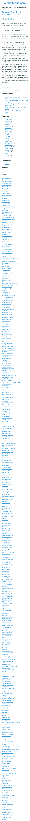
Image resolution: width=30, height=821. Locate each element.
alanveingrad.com (6, 538)
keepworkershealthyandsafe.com (9, 224)
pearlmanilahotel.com (7, 239)
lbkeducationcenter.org (7, 392)
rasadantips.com (5, 200)
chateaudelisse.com (6, 256)
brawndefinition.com (6, 460)
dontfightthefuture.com (7, 302)
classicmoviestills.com (7, 428)
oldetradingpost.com (6, 275)
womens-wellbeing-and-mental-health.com (11, 382)
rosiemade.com (5, 341)
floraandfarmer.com (6, 290)
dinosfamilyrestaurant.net (7, 282)
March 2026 (7, 124)
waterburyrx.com (6, 589)
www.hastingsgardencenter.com (9, 725)
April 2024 (7, 157)
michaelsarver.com (6, 363)
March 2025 (7, 138)
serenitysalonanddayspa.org (8, 191)
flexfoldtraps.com (6, 668)
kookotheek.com (5, 251)
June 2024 (7, 153)
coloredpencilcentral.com (7, 305)
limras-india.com (5, 180)
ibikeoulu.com (5, 501)
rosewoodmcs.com (6, 717)
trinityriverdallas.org (6, 394)
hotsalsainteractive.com (7, 190)
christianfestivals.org (6, 533)
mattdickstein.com (6, 640)
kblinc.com (4, 336)
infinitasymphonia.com (7, 477)
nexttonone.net (5, 647)
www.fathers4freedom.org (8, 657)
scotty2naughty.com (6, 492)
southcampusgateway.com (8, 254)
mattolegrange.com (6, 530)
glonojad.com (5, 487)
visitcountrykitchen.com (7, 535)
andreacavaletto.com (6, 404)
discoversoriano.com (6, 431)
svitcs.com (4, 606)
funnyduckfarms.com (6, 782)
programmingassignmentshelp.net (9, 207)
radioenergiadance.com (7, 249)
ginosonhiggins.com (6, 540)
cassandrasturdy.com (6, 424)
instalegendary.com (6, 222)
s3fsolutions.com (5, 292)
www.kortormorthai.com (7, 671)
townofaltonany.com (6, 549)
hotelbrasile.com (5, 263)
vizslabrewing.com (6, 329)
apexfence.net (5, 819)
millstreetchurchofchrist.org (8, 771)
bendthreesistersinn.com (7, 559)
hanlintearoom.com (6, 780)
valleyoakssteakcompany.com (8, 596)
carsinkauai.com (5, 770)
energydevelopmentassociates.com (9, 288)
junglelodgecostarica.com (7, 532)
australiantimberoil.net (7, 280)
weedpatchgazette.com (7, 334)
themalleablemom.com (7, 509)
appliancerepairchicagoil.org (8, 219)
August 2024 (8, 150)
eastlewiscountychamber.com (8, 448)
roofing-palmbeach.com (7, 300)
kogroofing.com (5, 246)
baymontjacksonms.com (7, 547)
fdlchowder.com (5, 686)
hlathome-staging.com (7, 367)
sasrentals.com (5, 360)
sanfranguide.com (6, 436)
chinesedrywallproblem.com (8, 557)
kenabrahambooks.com (7, 469)
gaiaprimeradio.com (6, 523)
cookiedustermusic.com (7, 564)
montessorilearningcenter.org (8, 759)
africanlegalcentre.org (7, 479)
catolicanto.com (5, 390)
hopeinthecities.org (6, 419)
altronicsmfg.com (6, 203)
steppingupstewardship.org (8, 702)
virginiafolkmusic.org (6, 384)
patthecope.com (5, 605)
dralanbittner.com (6, 331)
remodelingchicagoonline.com (8, 697)
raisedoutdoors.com (6, 311)
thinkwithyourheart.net (7, 312)
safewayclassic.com (6, 215)
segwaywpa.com (5, 622)
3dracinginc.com (5, 440)
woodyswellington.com (7, 737)
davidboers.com (5, 637)
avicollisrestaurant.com (7, 584)
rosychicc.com (5, 414)
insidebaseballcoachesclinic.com (9, 768)
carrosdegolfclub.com (7, 287)
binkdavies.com (5, 465)
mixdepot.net (5, 715)
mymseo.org (5, 800)
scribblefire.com (5, 399)
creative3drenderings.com (7, 632)
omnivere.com (5, 198)
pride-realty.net (5, 775)
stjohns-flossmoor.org (7, 561)
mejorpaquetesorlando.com (8, 348)
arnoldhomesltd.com (6, 304)
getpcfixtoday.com (6, 232)
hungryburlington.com (7, 513)
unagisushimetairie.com (7, 229)
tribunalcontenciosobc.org (7, 450)
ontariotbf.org (5, 220)
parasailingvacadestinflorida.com (9, 773)
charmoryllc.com (5, 438)
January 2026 (8, 128)
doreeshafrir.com (5, 494)
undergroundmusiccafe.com (8, 816)
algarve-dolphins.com (7, 537)
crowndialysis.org (6, 373)
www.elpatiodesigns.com (7, 741)
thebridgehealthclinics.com (8, 625)
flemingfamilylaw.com (7, 790)
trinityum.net (5, 731)
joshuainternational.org (7, 651)
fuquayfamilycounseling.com (8, 795)
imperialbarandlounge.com (8, 309)
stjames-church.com (6, 491)
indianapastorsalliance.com (8, 595)
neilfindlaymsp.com (6, 583)
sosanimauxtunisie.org (7, 244)
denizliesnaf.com (5, 601)
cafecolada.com (5, 430)
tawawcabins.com (6, 321)
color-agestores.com (6, 409)
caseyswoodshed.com (7, 598)
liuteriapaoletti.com (6, 554)
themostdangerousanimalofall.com (9, 443)
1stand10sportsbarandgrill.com (9, 350)
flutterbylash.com (6, 778)
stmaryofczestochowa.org (7, 504)
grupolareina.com (6, 270)
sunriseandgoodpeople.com (8, 555)
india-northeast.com (6, 299)
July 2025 (7, 133)
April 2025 (7, 136)
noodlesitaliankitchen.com (8, 225)
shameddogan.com (6, 629)
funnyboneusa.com (6, 562)
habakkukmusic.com (6, 646)
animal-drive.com (6, 613)
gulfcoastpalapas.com (7, 623)
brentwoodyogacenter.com (8, 698)
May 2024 (7, 155)
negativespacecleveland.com (8, 552)
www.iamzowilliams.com (7, 724)
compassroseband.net (6, 610)
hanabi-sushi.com (6, 708)
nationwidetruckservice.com (8, 572)
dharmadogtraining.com (7, 804)
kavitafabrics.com (6, 567)
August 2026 (8, 119)
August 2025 (8, 131)
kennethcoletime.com (6, 511)
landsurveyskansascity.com (8, 676)
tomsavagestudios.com (7, 380)
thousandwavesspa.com (7, 579)
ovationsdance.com (6, 385)
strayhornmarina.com (6, 457)
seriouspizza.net (5, 608)
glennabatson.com (6, 455)
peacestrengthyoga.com (7, 664)
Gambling (7, 164)
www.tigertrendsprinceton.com (9, 656)
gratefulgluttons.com (6, 421)
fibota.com (4, 744)
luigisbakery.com (6, 707)
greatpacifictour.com (6, 576)
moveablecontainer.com (7, 268)
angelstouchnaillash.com (7, 353)
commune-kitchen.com (7, 470)
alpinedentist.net (5, 248)
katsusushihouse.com (6, 481)
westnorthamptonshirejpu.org (8, 261)
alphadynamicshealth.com (7, 776)
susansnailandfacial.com (7, 652)
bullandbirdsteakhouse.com (8, 690)
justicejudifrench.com (7, 506)
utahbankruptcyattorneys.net (8, 314)
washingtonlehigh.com (7, 705)
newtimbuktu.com (6, 202)
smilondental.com (6, 356)
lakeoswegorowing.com (7, 793)
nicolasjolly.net (5, 475)
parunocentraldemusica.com (8, 748)
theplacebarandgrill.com (7, 588)
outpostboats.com (6, 416)
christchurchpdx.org (6, 467)
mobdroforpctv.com (6, 423)
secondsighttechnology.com (8, 362)
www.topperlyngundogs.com (8, 659)
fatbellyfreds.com (6, 739)
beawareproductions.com (7, 498)
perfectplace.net (5, 396)
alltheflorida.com (15, 3)
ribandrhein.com (5, 387)
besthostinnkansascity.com (8, 812)
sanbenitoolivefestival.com (8, 426)
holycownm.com (5, 571)
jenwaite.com (5, 783)
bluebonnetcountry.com (7, 236)
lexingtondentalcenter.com (8, 370)
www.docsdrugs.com (6, 683)
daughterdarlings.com (7, 186)
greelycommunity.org (6, 482)
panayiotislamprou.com (7, 253)
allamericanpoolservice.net (8, 377)
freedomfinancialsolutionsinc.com (9, 666)
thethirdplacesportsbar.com (8, 734)
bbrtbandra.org (5, 234)
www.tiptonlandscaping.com (8, 700)
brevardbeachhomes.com (7, 293)
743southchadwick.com (7, 297)
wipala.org (4, 411)
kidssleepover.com (6, 208)
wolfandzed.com (5, 710)
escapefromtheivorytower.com (8, 295)
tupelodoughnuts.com (7, 343)
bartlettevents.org (6, 266)
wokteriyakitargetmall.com (8, 368)
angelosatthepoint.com (7, 593)
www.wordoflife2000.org (7, 317)
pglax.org (4, 550)
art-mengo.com (5, 521)
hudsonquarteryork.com (7, 742)
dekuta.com (4, 712)
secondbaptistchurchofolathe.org (9, 799)
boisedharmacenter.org (7, 407)
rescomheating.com (6, 809)
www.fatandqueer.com (7, 673)
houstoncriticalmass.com (7, 441)
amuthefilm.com (5, 472)
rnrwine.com (5, 792)
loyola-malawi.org (6, 413)
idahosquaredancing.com (7, 319)
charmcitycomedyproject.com (8, 496)
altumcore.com (5, 612)
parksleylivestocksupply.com (8, 406)
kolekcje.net (4, 389)
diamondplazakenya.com (7, 753)
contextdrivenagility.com (7, 499)
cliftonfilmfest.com (6, 307)
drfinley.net (4, 788)
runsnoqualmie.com (6, 681)
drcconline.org (5, 586)
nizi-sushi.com (5, 520)
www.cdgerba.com (6, 746)
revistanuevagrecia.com (7, 489)
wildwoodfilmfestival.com (7, 259)
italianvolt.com (5, 326)
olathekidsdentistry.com (7, 345)
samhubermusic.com (6, 817)
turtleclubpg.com (5, 574)
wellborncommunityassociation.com (10, 258)
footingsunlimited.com (7, 680)
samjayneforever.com (6, 763)
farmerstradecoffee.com (7, 634)
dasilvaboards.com (6, 453)
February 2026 (8, 126)
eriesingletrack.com (6, 338)
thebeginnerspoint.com (7, 433)
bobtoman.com (5, 242)
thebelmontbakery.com (7, 214)
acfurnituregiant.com (6, 195)
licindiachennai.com (6, 185)
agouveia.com (5, 797)
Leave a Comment (6, 87)
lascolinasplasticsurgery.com (8, 691)
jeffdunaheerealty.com (7, 663)
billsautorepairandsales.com (8, 756)
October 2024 (8, 146)
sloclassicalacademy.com (7, 452)
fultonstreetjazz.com (6, 265)
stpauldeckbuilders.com (7, 678)
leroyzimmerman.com (7, 787)
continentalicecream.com (7, 462)
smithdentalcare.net (6, 814)
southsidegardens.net (6, 729)
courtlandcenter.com (6, 581)
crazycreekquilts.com (6, 464)
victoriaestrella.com (6, 578)
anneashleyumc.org (6, 674)
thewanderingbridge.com (7, 508)
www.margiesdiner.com (7, 685)
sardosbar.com (5, 324)
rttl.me (3, 807)
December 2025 (8, 129)
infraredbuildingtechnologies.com (9, 283)
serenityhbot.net (5, 649)
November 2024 (8, 145)
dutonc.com (4, 526)
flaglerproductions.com (7, 458)
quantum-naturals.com (7, 758)
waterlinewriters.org (6, 627)
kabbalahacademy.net (7, 355)
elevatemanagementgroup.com (8, 785)
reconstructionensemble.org (8, 566)
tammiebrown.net (6, 525)
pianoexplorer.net (6, 727)
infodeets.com (5, 188)
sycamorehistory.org (6, 719)
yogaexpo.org (5, 401)
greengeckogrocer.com (7, 365)
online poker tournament (9, 19)
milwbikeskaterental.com (7, 545)
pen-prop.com (5, 654)
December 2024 (8, 143)
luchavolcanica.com (6, 569)
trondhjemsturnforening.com (8, 751)
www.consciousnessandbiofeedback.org (11, 722)
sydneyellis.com (5, 372)
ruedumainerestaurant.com (8, 484)
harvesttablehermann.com (7, 285)
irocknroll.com (5, 316)
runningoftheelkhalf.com (7, 661)
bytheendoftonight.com (7, 418)
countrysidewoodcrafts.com (8, 217)
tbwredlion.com (5, 754)
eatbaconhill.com (6, 205)
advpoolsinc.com (6, 591)
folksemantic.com (6, 322)
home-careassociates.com (7, 402)
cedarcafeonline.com (6, 193)
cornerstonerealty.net (6, 720)
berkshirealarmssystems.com (8, 328)
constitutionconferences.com (8, 603)
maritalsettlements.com (7, 543)
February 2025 (8, 140)
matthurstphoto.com (6, 765)
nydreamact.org (5, 227)
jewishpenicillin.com (6, 379)
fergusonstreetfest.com (7, 761)
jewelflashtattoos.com (7, 231)
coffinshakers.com (6, 503)
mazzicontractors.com (7, 732)
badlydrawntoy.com (6, 642)
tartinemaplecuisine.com (7, 516)
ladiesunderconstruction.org (8, 276)
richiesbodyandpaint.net (7, 183)
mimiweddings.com (6, 811)
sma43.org (4, 695)
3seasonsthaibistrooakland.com (9, 397)
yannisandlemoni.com (7, 333)
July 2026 (7, 121)
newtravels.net (5, 210)
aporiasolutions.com (6, 620)
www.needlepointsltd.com (8, 688)
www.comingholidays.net (7, 435)
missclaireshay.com (6, 178)
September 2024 (8, 148)
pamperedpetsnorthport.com (8, 339)
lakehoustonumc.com (6, 644)
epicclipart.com (5, 237)
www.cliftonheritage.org (7, 693)
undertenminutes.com (7, 197)
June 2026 (7, 123)
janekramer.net (5, 518)
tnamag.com (4, 615)
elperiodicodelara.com (7, 181)
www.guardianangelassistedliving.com (10, 749)
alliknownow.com (6, 447)
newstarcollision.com (6, 358)
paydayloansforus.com (7, 212)
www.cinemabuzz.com (7, 714)
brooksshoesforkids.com (7, 617)
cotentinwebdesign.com (7, 273)
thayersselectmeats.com (7, 618)
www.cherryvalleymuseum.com (9, 271)
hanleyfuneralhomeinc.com (8, 346)
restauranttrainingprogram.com (9, 375)
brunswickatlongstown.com (8, 515)
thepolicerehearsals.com (7, 445)
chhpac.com (4, 802)
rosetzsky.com (5, 486)
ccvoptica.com (5, 703)
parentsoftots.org (5, 630)
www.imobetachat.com (7, 639)
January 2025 (8, 141)
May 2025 (7, 134)
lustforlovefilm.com (6, 474)
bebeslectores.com (6, 278)
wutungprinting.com (6, 542)
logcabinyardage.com (7, 635)
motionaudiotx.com (6, 805)
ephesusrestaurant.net (6, 736)
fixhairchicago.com (6, 600)
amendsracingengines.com (8, 669)
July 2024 (7, 151)
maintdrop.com (5, 241)
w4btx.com (4, 351)
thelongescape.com (6, 528)
